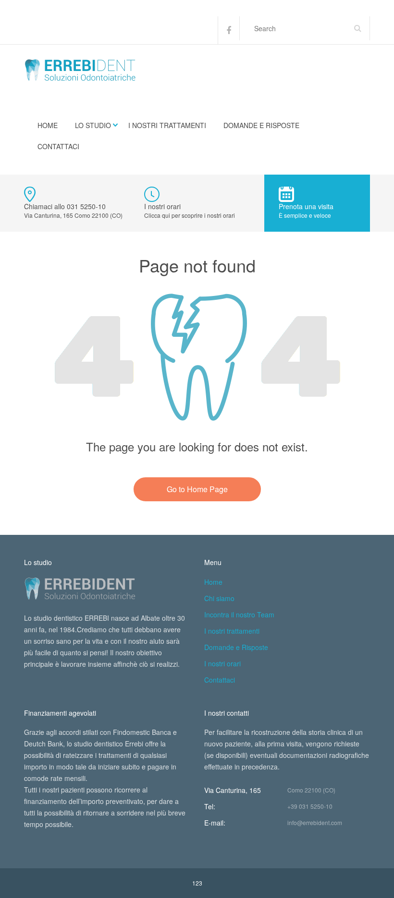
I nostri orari (222, 663)
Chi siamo (219, 598)
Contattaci (58, 146)
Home (47, 125)
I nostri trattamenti (167, 125)
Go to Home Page (197, 489)
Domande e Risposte (261, 125)
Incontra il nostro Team (239, 614)
